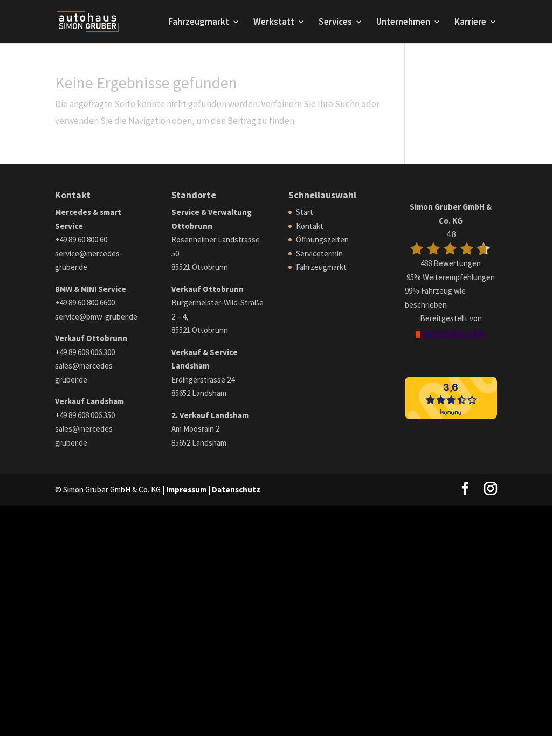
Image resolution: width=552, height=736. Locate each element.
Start (304, 212)
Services (335, 22)
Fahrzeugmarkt (199, 22)
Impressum (186, 489)
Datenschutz (236, 489)
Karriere (470, 22)
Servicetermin (319, 253)
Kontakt (309, 226)
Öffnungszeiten (322, 239)
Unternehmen (403, 22)
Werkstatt (273, 22)
